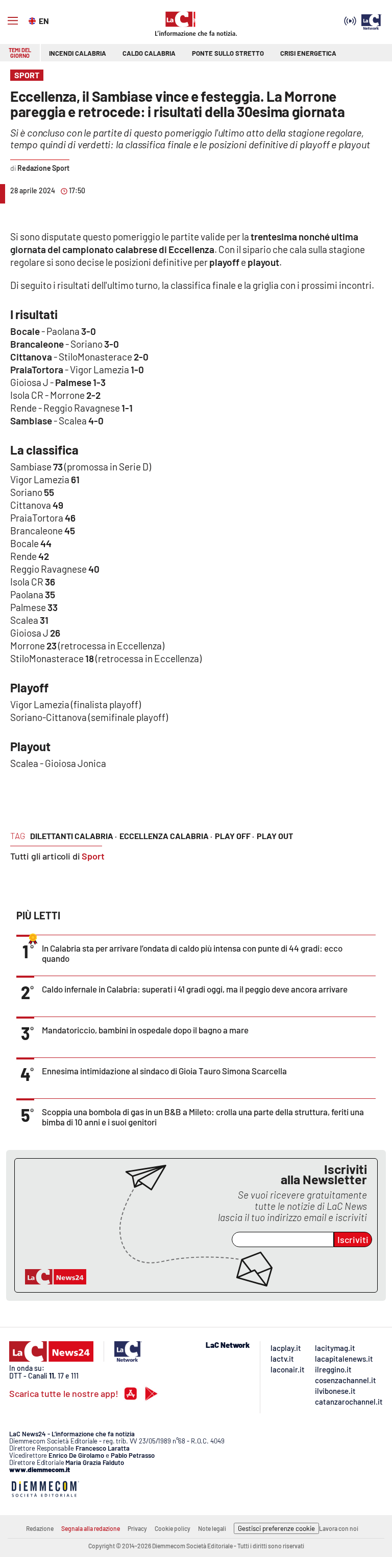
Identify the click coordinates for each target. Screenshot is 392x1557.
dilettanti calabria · (73, 836)
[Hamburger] (13, 21)
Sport (93, 856)
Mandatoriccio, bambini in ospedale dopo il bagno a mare (145, 1030)
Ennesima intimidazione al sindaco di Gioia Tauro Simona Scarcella (164, 1071)
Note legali (212, 1528)
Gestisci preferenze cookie (276, 1528)
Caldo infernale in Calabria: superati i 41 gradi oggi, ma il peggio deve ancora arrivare (195, 989)
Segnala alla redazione (90, 1528)
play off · (234, 836)
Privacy (137, 1528)
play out (275, 836)
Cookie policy (172, 1528)
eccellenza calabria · (165, 836)
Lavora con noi (338, 1528)
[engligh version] (33, 20)
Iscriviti (353, 1239)
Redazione (40, 1528)
